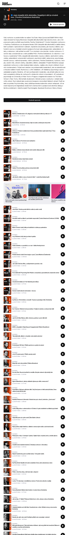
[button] (58, 3)
